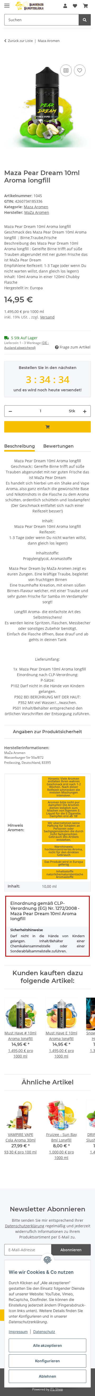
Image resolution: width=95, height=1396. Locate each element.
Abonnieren (71, 1249)
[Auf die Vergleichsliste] (66, 70)
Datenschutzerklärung (24, 1225)
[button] (65, 6)
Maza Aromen (36, 206)
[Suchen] (85, 20)
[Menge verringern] (10, 411)
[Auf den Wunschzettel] (80, 70)
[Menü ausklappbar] (7, 3)
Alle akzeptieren (47, 1345)
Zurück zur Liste (20, 40)
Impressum (18, 1331)
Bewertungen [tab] (58, 446)
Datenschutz (44, 1331)
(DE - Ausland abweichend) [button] (26, 345)
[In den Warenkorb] (8, 57)
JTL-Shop (56, 1389)
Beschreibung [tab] (19, 446)
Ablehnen (47, 1376)
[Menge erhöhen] (85, 411)
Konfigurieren (47, 1361)
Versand (47, 317)
